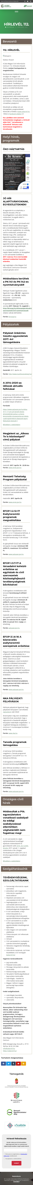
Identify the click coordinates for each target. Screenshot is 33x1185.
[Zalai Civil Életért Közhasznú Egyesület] (6, 6)
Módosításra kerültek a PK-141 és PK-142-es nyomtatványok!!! (16, 281)
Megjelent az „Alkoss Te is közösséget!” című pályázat (16, 436)
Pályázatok (11, 324)
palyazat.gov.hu (14, 628)
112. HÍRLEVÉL (11, 50)
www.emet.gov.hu (15, 468)
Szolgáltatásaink (15, 869)
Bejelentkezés (16, 1176)
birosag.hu (12, 317)
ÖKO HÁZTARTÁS (13, 149)
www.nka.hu (13, 733)
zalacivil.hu (11, 955)
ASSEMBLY (16, 1181)
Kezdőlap (10, 27)
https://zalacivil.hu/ (10, 1051)
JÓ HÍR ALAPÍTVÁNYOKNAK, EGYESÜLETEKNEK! (16, 201)
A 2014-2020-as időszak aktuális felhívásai (13, 385)
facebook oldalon (15, 114)
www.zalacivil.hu (24, 112)
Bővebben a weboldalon (11, 425)
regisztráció (7, 712)
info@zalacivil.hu (9, 1048)
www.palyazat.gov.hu (16, 554)
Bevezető (10, 41)
